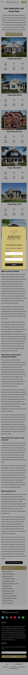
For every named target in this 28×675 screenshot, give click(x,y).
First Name (7, 251)
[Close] (24, 228)
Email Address (8, 257)
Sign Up (14, 264)
